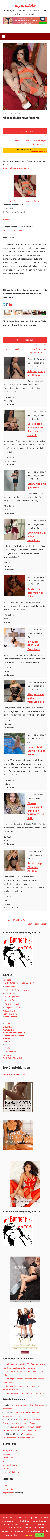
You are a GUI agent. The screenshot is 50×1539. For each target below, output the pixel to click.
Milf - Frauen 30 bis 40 (14, 986)
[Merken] (10, 305)
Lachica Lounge (22, 114)
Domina (8, 1023)
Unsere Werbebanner (11, 1472)
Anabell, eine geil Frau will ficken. (35, 592)
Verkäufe (7, 1055)
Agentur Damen (11, 1000)
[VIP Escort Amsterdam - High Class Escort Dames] (25, 1331)
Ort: (4, 212)
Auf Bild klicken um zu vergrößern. (25, 201)
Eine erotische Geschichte (14, 1074)
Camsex (8, 1044)
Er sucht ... (7, 1027)
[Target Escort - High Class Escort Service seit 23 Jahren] (18, 1149)
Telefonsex (9, 1048)
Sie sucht (7, 979)
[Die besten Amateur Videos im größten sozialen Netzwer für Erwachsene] (25, 23)
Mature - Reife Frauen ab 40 (17, 990)
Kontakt (6, 1468)
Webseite (6, 219)
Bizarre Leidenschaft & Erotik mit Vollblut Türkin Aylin (36, 811)
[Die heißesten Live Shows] (25, 314)
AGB (4, 1461)
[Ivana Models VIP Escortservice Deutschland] (18, 1111)
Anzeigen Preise (9, 1454)
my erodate (25, 5)
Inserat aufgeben (10, 1489)
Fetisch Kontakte (10, 1016)
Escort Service (9, 993)
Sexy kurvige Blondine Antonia (34, 867)
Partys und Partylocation (14, 1032)
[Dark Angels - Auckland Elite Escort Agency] (25, 1279)
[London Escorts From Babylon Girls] (25, 1184)
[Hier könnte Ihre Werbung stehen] (18, 1245)
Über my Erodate (10, 1465)
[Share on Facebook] (7, 305)
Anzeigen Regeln (10, 1450)
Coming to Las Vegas (37, 923)
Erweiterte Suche (40, 136)
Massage (6, 1038)
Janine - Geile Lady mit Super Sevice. (36, 750)
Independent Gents (13, 1007)
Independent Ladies (13, 1003)
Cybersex (7, 1041)
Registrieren (8, 1492)
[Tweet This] (4, 305)
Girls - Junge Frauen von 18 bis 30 (19, 982)
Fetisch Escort (9, 1011)
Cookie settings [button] (26, 1535)
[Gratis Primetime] (25, 152)
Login (5, 1485)
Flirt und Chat (11, 1051)
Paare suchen (9, 1029)
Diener (7, 1019)
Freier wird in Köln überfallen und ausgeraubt (24, 1393)
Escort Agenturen (12, 996)
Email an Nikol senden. (12, 230)
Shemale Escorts (10, 1013)
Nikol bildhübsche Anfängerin (16, 168)
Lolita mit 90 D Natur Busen (16, 920)
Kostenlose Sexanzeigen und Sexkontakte (36, 142)
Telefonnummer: (10, 226)
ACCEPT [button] (39, 1535)
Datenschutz (8, 1457)
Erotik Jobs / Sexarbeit (13, 1058)
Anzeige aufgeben (13, 140)
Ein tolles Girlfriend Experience (33, 645)
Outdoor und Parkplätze (13, 1035)
